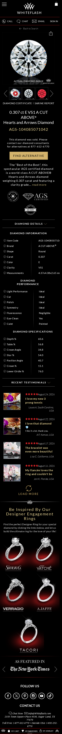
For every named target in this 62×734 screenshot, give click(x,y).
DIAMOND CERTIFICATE (17, 103)
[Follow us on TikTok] (50, 698)
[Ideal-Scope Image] (42, 93)
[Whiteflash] (29, 8)
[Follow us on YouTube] (41, 698)
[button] (22, 22)
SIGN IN (54, 21)
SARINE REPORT (44, 103)
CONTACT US (30, 705)
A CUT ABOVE (47, 246)
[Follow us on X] (16, 698)
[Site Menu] (4, 3)
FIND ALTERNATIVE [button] (28, 155)
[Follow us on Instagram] (33, 698)
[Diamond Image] (28, 93)
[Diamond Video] (15, 93)
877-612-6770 (40, 146)
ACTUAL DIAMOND (28, 81)
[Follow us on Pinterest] (25, 698)
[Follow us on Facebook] (8, 698)
